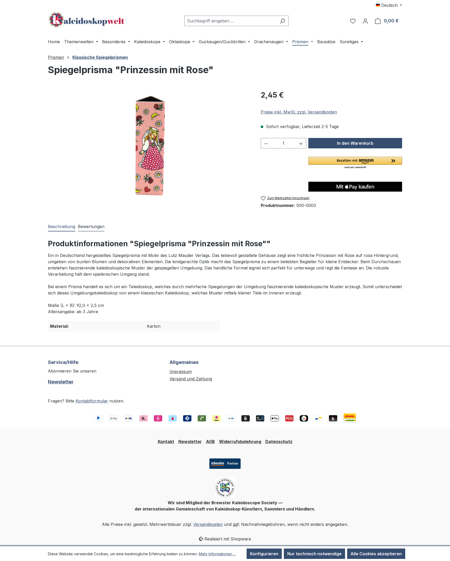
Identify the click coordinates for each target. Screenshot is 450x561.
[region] (149, 145)
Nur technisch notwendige (314, 553)
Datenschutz (278, 441)
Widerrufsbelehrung (240, 441)
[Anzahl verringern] (266, 143)
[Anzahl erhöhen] (301, 143)
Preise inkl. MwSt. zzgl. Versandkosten (299, 112)
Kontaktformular (92, 401)
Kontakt (166, 441)
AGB (210, 441)
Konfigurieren (264, 553)
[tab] (61, 226)
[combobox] (230, 21)
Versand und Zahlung (191, 378)
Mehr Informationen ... (217, 554)
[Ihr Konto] (365, 21)
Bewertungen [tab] (91, 226)
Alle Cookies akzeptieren (376, 553)
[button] (355, 163)
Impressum (181, 371)
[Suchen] (282, 21)
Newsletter (61, 381)
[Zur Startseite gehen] (87, 19)
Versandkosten (208, 524)
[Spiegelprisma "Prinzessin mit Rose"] (149, 145)
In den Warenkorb (355, 143)
